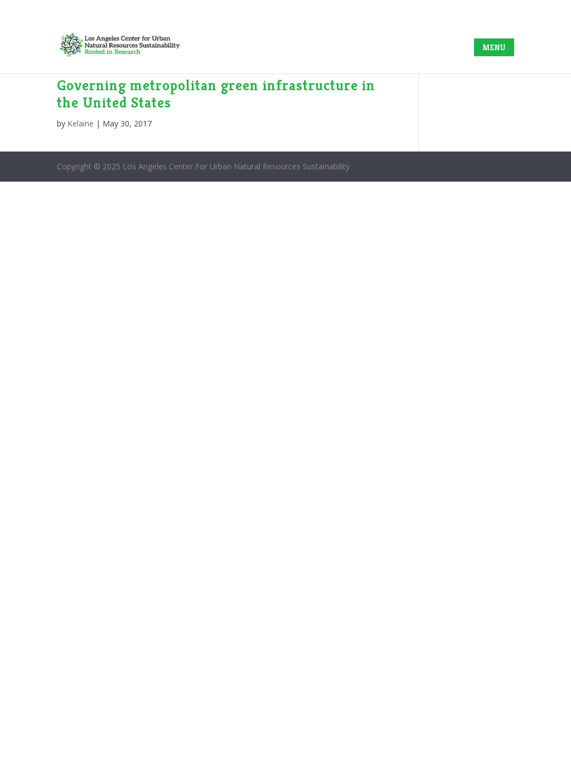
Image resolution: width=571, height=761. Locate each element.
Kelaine (80, 123)
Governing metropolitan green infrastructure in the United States (216, 93)
